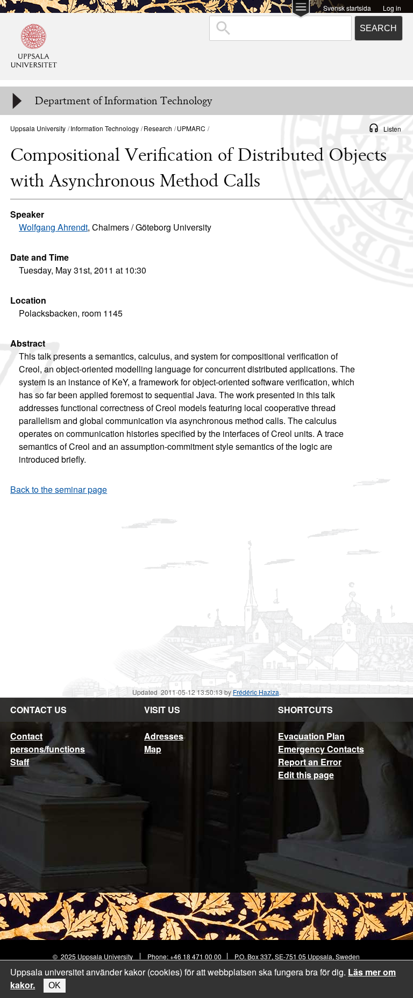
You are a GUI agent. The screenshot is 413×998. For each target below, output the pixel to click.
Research (158, 128)
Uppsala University (38, 128)
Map (152, 749)
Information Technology (104, 128)
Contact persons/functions (47, 742)
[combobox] (280, 28)
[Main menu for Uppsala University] (301, 10)
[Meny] (16, 101)
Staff (19, 762)
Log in (392, 7)
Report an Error (309, 762)
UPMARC (191, 128)
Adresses (163, 736)
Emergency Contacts (321, 749)
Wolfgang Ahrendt (53, 227)
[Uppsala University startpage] (34, 75)
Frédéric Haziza (256, 692)
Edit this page (306, 775)
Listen (392, 128)
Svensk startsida (347, 7)
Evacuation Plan (311, 736)
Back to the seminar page (58, 489)
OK (54, 985)
